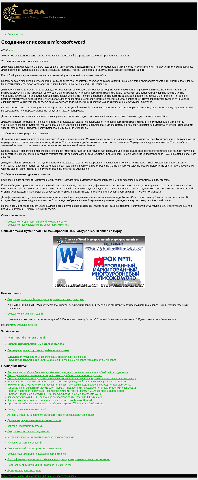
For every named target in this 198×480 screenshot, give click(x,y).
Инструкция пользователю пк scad (26, 409)
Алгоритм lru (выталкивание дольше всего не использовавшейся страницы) (50, 414)
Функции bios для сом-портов (24, 470)
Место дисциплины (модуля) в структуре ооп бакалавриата (40, 436)
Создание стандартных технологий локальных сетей (37, 221)
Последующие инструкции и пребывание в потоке (38, 350)
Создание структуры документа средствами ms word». (38, 224)
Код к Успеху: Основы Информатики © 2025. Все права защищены (38, 475)
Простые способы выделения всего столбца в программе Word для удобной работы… (56, 403)
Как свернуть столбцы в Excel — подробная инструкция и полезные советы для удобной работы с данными (67, 372)
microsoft (14, 324)
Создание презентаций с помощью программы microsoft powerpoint (45, 299)
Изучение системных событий (24, 442)
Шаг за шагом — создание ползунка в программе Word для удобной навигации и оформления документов (67, 381)
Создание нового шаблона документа (28, 431)
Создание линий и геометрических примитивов (34, 448)
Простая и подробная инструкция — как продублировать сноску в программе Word (54, 393)
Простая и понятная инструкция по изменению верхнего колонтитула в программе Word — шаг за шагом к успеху (71, 378)
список (34, 324)
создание (25, 324)
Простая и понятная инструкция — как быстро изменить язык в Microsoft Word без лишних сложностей (65, 390)
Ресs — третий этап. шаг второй (26, 337)
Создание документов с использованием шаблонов (36, 453)
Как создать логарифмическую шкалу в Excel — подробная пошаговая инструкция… (54, 375)
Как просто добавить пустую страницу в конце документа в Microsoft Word (49, 400)
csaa (11, 49)
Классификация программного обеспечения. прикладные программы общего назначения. (58, 459)
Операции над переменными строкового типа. (36, 343)
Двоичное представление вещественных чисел (34, 420)
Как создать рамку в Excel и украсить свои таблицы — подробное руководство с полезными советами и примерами (72, 387)
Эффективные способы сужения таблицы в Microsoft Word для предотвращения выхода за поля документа (69, 384)
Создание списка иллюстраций (25, 313)
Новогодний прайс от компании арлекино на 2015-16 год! (39, 464)
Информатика (15, 33)
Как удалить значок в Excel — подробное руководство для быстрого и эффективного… (55, 396)
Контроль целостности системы (25, 425)
